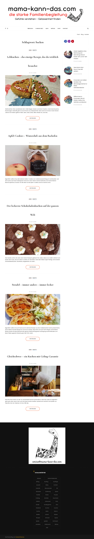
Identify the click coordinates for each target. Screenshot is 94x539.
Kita (57, 504)
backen (56, 485)
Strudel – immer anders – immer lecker (32, 284)
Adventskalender (52, 478)
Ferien (47, 495)
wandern (38, 524)
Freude (56, 495)
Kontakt (65, 28)
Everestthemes (20, 537)
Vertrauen (55, 521)
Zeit (47, 527)
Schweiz (47, 517)
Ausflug (46, 481)
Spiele (37, 521)
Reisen (56, 514)
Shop (59, 28)
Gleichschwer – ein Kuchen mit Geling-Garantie (32, 356)
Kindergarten (47, 504)
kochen (47, 508)
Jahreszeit (48, 501)
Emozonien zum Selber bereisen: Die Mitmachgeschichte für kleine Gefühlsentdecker (80, 83)
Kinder (37, 504)
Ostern (47, 514)
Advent (39, 478)
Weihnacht (48, 524)
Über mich (30, 28)
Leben (30, 50)
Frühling (38, 498)
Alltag (37, 481)
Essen (56, 491)
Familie (38, 495)
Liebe (47, 511)
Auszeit (38, 485)
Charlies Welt (39, 28)
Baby (47, 485)
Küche (38, 511)
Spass (56, 517)
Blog (47, 28)
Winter (56, 524)
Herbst (38, 501)
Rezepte (35, 50)
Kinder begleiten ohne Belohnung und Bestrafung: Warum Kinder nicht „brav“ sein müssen (80, 54)
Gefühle (46, 498)
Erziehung (48, 491)
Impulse (53, 28)
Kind (57, 501)
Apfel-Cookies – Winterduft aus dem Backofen (32, 135)
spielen (46, 521)
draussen (38, 491)
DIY (57, 488)
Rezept (38, 517)
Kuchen (56, 508)
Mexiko (38, 514)
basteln (38, 488)
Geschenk (55, 498)
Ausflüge (55, 481)
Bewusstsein (48, 488)
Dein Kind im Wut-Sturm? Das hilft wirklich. (79, 69)
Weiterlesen (33, 118)
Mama (56, 511)
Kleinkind (38, 508)
